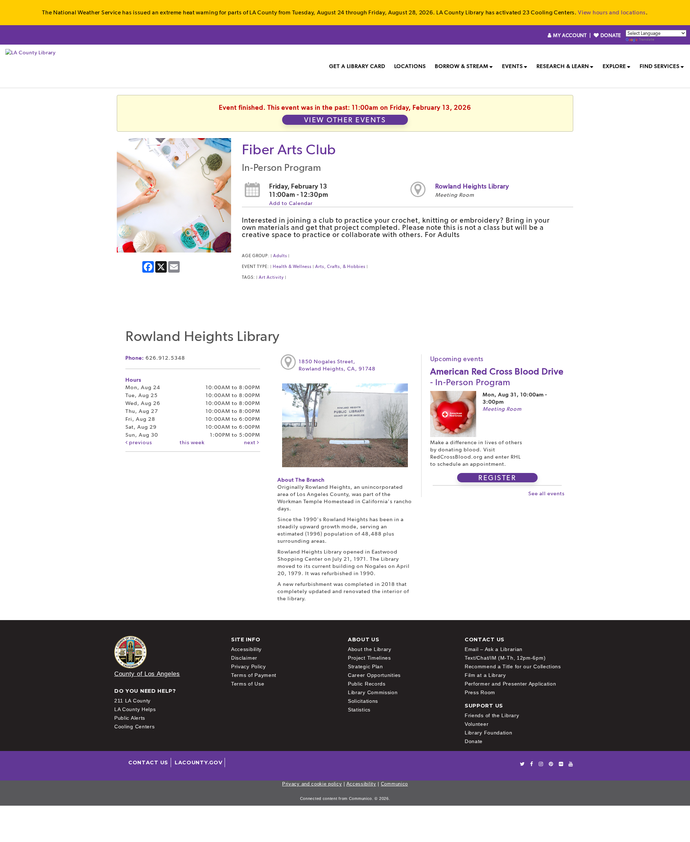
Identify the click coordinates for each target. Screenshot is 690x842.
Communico (394, 784)
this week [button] (192, 442)
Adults (280, 255)
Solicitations (363, 701)
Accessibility (246, 649)
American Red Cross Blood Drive (497, 376)
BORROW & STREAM (461, 66)
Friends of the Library (492, 715)
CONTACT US (148, 762)
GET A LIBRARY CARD (357, 66)
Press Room (480, 692)
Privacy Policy (248, 666)
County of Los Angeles (147, 673)
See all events (546, 493)
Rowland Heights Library (472, 186)
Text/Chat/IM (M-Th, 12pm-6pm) (505, 658)
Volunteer (476, 724)
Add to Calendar (291, 203)
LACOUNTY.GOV (198, 762)
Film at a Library (485, 675)
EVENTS (512, 66)
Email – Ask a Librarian (494, 649)
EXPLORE (614, 66)
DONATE (610, 35)
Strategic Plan (365, 666)
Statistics (359, 710)
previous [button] (140, 442)
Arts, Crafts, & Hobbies (340, 266)
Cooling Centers (134, 726)
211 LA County (132, 701)
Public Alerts (129, 718)
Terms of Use (247, 684)
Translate (646, 39)
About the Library (369, 649)
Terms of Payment (253, 675)
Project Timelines (369, 658)
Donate (474, 741)
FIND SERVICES (660, 66)
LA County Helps (135, 709)
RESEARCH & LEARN (563, 66)
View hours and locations (612, 12)
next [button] (250, 442)
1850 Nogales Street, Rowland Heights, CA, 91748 (337, 365)
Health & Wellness (292, 266)
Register (497, 477)
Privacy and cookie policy (312, 784)
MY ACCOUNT (570, 35)
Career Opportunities (374, 675)
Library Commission (373, 692)
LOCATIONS (410, 66)
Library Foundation (488, 733)
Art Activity (271, 277)
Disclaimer (244, 658)
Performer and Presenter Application (510, 684)
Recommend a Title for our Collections (513, 666)
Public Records (367, 684)
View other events (345, 119)
